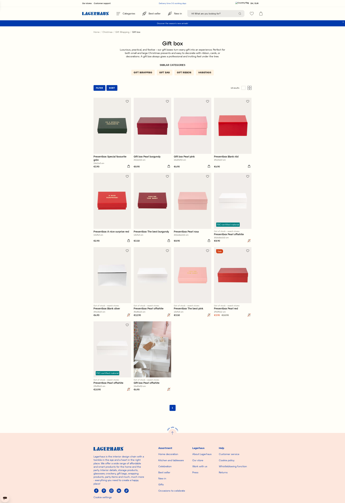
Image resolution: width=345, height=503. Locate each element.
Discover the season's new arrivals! (172, 23)
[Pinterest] (103, 490)
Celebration (165, 466)
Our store (197, 460)
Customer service (229, 454)
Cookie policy (226, 460)
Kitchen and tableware (171, 460)
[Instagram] (111, 490)
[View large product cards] (243, 88)
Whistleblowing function (233, 466)
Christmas (107, 32)
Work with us (199, 466)
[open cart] (261, 13)
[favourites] (252, 13)
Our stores (87, 3)
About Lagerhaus (202, 454)
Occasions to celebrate (171, 490)
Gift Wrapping (122, 32)
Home (97, 32)
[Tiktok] (126, 490)
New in (162, 478)
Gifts (161, 484)
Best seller (164, 472)
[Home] (95, 13)
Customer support (102, 3)
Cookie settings (103, 497)
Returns (223, 472)
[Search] (240, 13)
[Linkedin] (119, 490)
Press (195, 472)
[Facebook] (96, 490)
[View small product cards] (249, 88)
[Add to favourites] (127, 101)
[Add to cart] (128, 166)
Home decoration (168, 454)
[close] (343, 22)
